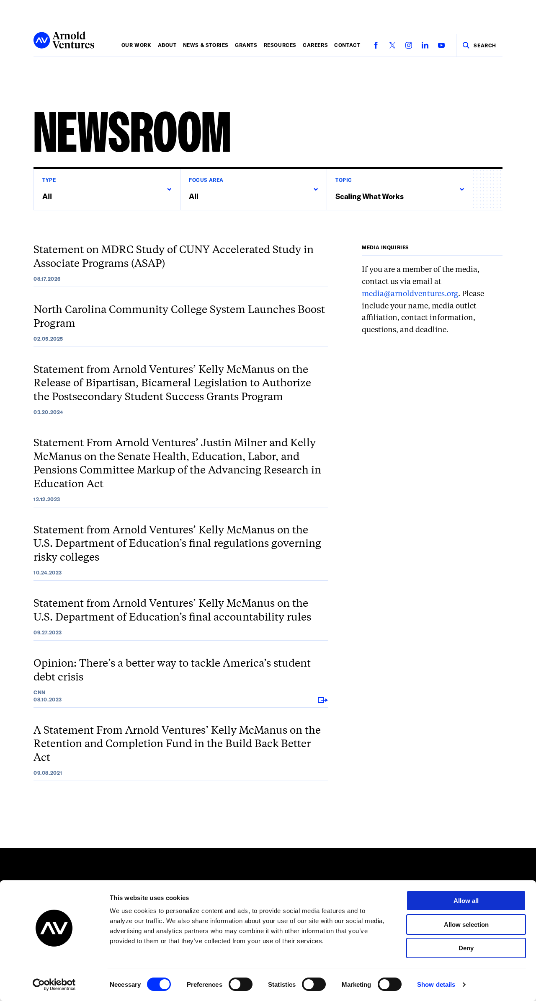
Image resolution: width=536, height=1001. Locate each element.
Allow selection (466, 924)
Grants (246, 45)
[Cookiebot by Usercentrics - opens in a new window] (54, 984)
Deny (466, 948)
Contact (347, 45)
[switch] (241, 984)
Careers (315, 45)
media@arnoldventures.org (410, 294)
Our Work (136, 45)
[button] (107, 189)
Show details (436, 984)
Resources (280, 45)
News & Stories (206, 45)
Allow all (466, 900)
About (167, 45)
